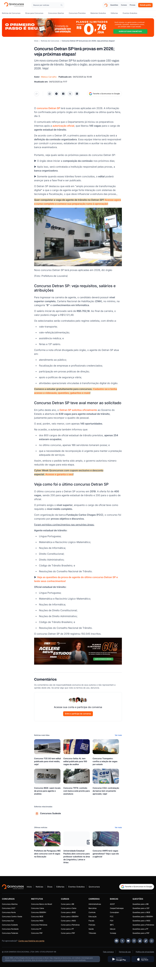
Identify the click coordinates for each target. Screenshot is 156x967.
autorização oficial (63, 125)
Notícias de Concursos (50, 41)
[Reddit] (139, 940)
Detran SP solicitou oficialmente (78, 410)
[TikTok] (145, 940)
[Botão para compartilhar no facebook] (63, 93)
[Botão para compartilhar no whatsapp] (49, 93)
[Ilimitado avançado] (78, 27)
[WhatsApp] (151, 940)
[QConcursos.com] (13, 886)
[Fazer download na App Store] (142, 959)
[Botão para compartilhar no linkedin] (77, 93)
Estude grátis (145, 5)
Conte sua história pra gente (31, 941)
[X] (122, 940)
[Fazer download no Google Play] (119, 959)
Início (36, 41)
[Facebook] (116, 940)
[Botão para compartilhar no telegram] (56, 93)
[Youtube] (128, 940)
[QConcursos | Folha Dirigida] (15, 5)
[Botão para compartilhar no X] (70, 93)
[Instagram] (134, 940)
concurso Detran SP (48, 108)
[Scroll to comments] (36, 93)
